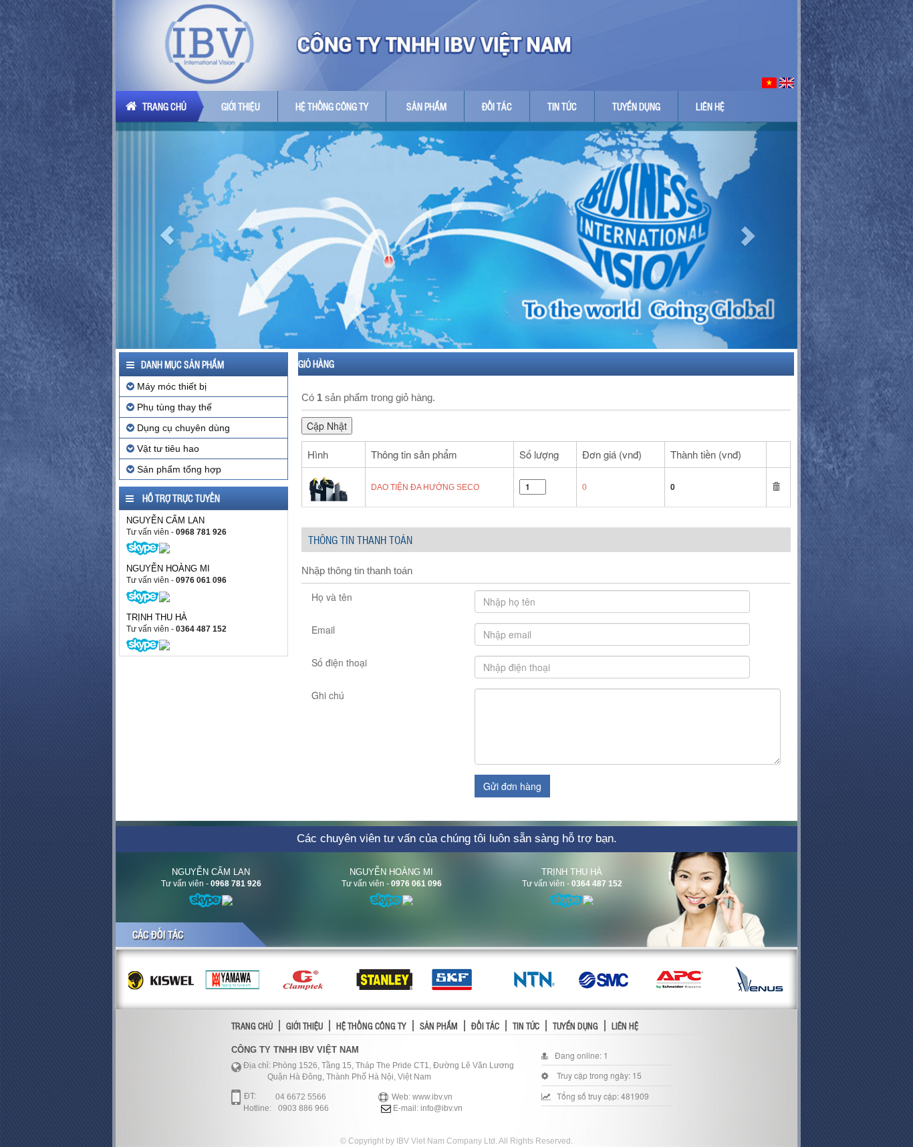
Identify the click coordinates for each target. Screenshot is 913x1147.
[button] (167, 235)
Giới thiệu (240, 106)
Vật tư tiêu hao (166, 448)
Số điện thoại (339, 662)
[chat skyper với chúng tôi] (142, 547)
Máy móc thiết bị (170, 386)
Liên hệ (710, 106)
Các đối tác (157, 934)
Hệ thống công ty (331, 106)
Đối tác (497, 106)
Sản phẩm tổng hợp (177, 469)
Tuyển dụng (636, 106)
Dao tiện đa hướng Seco (425, 487)
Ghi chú (327, 695)
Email (323, 629)
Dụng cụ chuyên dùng (182, 427)
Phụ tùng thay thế (173, 407)
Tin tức (562, 106)
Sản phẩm (426, 106)
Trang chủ (163, 106)
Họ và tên (331, 597)
